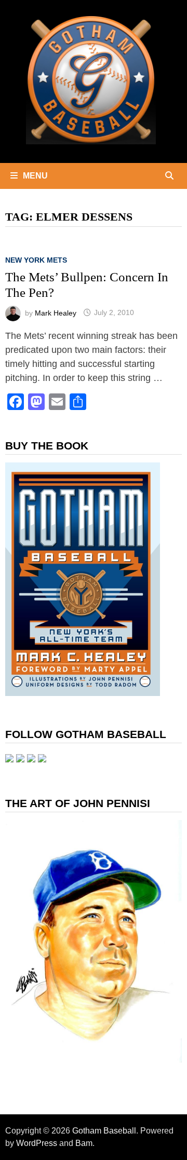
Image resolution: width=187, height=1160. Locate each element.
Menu (35, 175)
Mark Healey (55, 312)
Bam (83, 1143)
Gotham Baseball (104, 1130)
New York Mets (36, 260)
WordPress (36, 1143)
